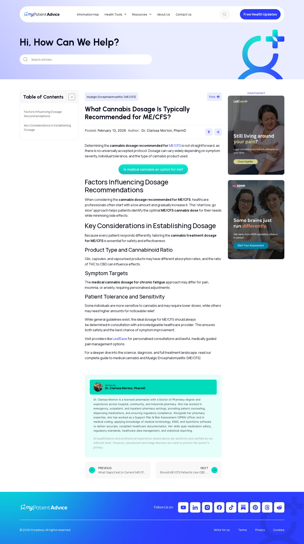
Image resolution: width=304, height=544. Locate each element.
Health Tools (113, 14)
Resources (139, 14)
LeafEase (120, 338)
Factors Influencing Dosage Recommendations (43, 114)
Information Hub (88, 14)
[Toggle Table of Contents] (71, 97)
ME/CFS (175, 145)
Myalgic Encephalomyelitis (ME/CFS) (111, 97)
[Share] (218, 132)
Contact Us (183, 14)
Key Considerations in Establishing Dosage (47, 127)
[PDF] (208, 132)
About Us (163, 14)
